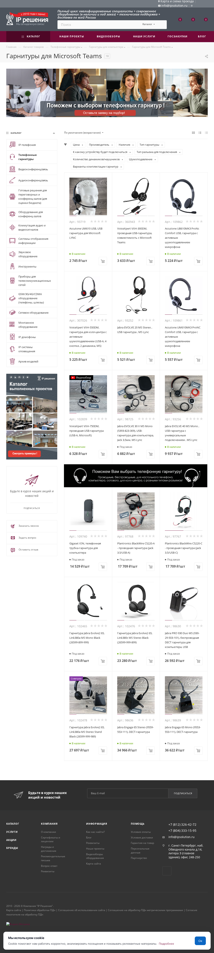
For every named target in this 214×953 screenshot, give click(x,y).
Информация (96, 824)
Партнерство (139, 858)
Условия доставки (142, 837)
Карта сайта (93, 863)
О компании (48, 832)
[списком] (200, 133)
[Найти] (162, 24)
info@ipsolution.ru (181, 837)
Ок (200, 941)
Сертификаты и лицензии (50, 839)
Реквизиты (47, 871)
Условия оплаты (141, 832)
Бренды (12, 848)
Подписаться (183, 793)
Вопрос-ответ (49, 866)
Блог (89, 837)
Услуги (12, 832)
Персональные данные (140, 850)
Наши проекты (95, 848)
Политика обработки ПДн (39, 910)
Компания (49, 824)
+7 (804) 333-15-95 (182, 830)
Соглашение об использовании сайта (81, 910)
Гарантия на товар (142, 843)
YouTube (166, 870)
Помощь (138, 824)
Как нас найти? (95, 832)
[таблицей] (206, 133)
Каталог (12, 824)
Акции (11, 840)
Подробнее (166, 943)
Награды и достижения (48, 849)
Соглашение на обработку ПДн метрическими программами (145, 910)
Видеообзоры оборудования (95, 856)
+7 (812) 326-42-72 (182, 824)
